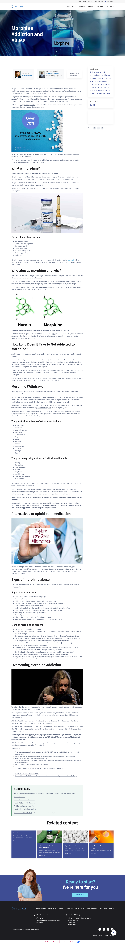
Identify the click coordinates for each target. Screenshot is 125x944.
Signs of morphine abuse (100, 87)
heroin (21, 154)
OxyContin (31, 338)
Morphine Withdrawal (99, 81)
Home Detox (69, 908)
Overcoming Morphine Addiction (101, 90)
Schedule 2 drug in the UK (36, 189)
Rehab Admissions (92, 908)
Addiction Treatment (40, 908)
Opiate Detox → (19, 797)
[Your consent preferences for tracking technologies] (3, 942)
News (105, 908)
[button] (82, 6)
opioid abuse (20, 287)
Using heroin (15, 281)
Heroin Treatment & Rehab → (24, 800)
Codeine (14, 338)
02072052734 (39, 922)
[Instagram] (112, 929)
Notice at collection (51, 942)
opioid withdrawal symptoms (35, 372)
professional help (66, 160)
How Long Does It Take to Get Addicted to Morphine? (101, 78)
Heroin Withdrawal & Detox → (24, 803)
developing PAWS (32, 492)
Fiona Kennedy (27, 75)
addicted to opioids (44, 408)
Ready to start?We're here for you (101, 93)
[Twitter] (104, 929)
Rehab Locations (79, 908)
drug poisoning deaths (27, 105)
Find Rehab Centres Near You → (25, 806)
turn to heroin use (23, 278)
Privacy (100, 935)
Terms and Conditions (109, 935)
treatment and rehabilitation (66, 715)
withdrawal (35, 505)
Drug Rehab (61, 908)
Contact (111, 908)
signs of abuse (75, 585)
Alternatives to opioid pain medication (101, 84)
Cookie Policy (94, 935)
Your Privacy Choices (68, 942)
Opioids (92, 105)
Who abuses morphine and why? (101, 75)
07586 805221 (72, 924)
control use (37, 645)
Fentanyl (21, 338)
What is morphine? (98, 72)
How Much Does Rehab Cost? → (25, 809)
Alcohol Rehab (52, 908)
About (100, 908)
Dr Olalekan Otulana (52, 73)
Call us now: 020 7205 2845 (23, 813)
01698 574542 (72, 922)
